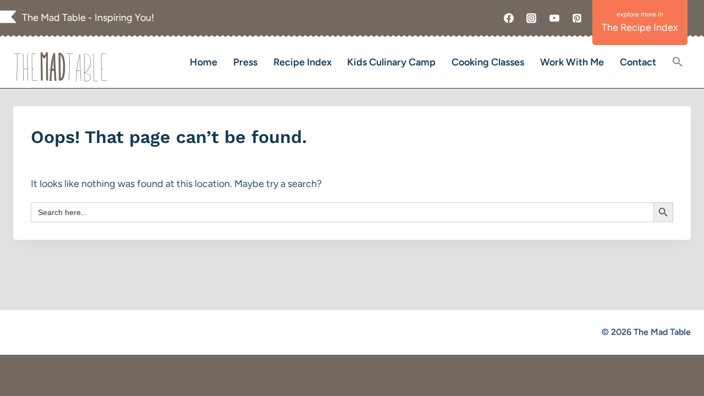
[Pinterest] (577, 18)
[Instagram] (531, 18)
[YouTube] (554, 18)
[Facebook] (509, 18)
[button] (677, 62)
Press (245, 62)
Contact (638, 62)
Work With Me (572, 62)
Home (203, 62)
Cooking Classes (488, 62)
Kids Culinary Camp (391, 62)
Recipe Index (302, 62)
